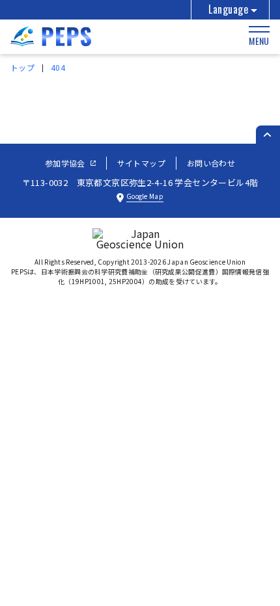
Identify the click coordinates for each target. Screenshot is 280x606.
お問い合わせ (211, 162)
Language (228, 9)
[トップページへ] (50, 41)
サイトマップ (141, 162)
